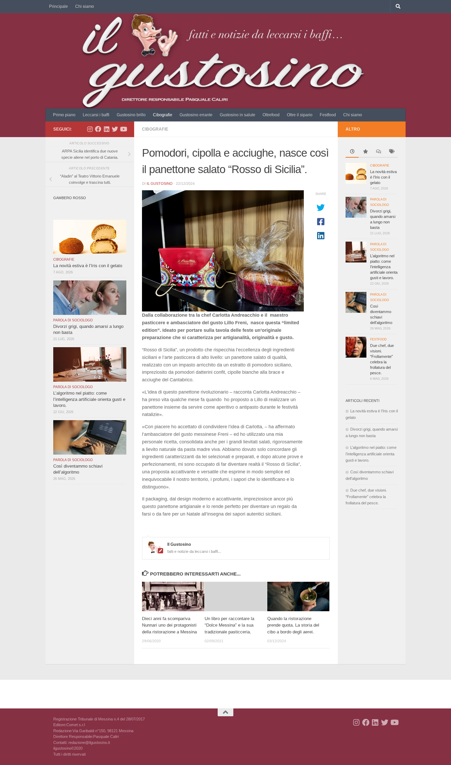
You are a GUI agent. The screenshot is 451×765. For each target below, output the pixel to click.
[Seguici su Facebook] (98, 129)
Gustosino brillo (131, 115)
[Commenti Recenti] (378, 152)
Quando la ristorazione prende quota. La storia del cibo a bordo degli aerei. (293, 625)
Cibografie (162, 115)
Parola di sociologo (73, 320)
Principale (58, 6)
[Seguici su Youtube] (123, 129)
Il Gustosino (160, 183)
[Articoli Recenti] (352, 152)
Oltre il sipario (299, 115)
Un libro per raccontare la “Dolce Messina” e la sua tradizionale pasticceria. (229, 625)
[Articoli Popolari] (365, 152)
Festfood (328, 115)
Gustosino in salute (237, 115)
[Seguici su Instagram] (90, 129)
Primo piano (64, 115)
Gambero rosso (69, 198)
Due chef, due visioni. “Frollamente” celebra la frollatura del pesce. (366, 496)
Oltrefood (271, 115)
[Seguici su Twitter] (115, 129)
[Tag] (391, 152)
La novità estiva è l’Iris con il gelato (87, 265)
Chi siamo (84, 6)
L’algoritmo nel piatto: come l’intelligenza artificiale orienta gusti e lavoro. (89, 399)
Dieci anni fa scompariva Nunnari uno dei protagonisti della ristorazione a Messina (169, 625)
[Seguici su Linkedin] (106, 129)
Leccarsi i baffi (96, 115)
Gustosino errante (196, 115)
